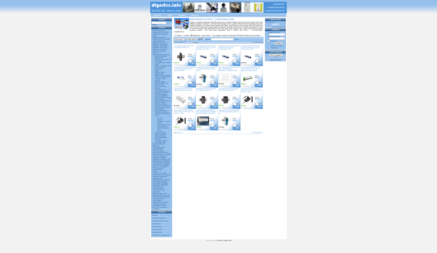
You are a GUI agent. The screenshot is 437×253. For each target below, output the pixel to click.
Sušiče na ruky (158, 178)
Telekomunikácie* (158, 188)
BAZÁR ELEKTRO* (159, 37)
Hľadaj (236, 39)
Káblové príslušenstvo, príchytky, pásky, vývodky (162, 78)
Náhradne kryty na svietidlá (162, 154)
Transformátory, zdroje (163, 117)
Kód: (175, 65)
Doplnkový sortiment (159, 49)
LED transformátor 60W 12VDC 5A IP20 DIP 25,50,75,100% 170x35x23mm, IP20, (229, 47)
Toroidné (257, 35)
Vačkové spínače (160, 133)
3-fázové (187, 35)
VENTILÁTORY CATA (160, 193)
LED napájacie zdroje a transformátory (224, 35)
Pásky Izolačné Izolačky (163, 97)
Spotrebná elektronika (160, 176)
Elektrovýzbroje (160, 67)
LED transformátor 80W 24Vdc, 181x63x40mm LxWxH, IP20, (183, 89)
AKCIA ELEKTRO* (159, 30)
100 (181, 132)
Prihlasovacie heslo (274, 36)
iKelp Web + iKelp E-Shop (224, 240)
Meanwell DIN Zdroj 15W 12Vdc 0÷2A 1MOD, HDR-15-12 (184, 46)
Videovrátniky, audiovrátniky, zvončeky (161, 201)
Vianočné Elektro (160, 134)
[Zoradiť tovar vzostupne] (199, 39)
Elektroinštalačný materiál (161, 54)
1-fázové (179, 35)
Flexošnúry (158, 69)
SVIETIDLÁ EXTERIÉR (160, 183)
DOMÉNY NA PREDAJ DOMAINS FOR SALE (160, 47)
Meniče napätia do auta (246, 35)
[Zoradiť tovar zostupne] (201, 39)
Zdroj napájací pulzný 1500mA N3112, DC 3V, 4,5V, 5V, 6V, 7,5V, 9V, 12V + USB (184, 111)
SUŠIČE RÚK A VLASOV (161, 180)
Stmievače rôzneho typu (163, 105)
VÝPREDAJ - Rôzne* (160, 205)
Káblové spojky (160, 82)
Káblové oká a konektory (163, 75)
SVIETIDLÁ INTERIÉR (160, 185)
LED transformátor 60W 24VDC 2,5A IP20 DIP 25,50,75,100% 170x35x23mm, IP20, (250, 47)
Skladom (207, 39)
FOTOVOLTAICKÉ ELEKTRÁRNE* (159, 148)
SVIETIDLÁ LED (158, 187)
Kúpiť (191, 64)
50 (179, 132)
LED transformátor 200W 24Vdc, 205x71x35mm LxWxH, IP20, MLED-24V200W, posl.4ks (251, 69)
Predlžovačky (159, 99)
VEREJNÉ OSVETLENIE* (161, 197)
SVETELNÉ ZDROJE (160, 181)
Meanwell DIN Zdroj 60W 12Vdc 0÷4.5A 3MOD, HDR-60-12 (228, 89)
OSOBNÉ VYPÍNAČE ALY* (162, 159)
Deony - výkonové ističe (163, 66)
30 (177, 132)
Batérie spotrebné (160, 56)
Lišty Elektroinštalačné (162, 91)
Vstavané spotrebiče (159, 204)
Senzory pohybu (160, 102)
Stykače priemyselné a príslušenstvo (162, 108)
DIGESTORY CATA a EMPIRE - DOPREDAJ (160, 43)
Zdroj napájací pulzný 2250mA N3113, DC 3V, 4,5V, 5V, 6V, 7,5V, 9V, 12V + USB (251, 90)
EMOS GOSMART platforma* (159, 145)
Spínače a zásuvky (161, 104)
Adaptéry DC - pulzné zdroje (201, 35)
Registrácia (274, 48)
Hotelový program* (159, 151)
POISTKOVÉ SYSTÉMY (161, 164)
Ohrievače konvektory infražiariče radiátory (160, 157)
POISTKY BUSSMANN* (161, 166)
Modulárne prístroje (161, 93)
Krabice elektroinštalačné (160, 88)
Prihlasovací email (273, 32)
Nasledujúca (259, 42)
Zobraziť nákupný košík (278, 27)
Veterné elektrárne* (159, 199)
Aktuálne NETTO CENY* (161, 32)
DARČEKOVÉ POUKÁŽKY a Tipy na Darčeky (162, 40)
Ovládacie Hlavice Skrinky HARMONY (161, 95)
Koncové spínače (160, 86)
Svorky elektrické (160, 110)
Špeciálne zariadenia (162, 112)
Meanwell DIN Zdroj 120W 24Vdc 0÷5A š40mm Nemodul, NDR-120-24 (229, 111)
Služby (155, 171)
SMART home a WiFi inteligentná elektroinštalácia (162, 174)
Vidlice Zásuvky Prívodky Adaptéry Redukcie (161, 137)
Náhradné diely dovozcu (160, 152)
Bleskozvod (159, 58)
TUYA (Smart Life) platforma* (159, 191)
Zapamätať (273, 41)
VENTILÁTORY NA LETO (161, 195)
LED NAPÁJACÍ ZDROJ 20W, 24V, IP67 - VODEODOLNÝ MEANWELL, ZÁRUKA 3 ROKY (229, 69)
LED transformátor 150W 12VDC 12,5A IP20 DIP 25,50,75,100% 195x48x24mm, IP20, (206, 47)
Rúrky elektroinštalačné (162, 101)
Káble (157, 70)
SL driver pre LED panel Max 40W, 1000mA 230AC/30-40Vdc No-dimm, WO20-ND (184, 69)
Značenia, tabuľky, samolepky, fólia (161, 141)
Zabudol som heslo (277, 45)
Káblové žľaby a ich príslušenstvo (161, 84)
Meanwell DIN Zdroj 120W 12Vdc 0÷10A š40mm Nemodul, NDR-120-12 (206, 69)
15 (175, 132)
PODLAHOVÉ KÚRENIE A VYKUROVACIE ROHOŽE (161, 162)
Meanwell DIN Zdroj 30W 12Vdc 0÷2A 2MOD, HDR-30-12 (206, 89)
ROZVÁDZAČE (158, 169)
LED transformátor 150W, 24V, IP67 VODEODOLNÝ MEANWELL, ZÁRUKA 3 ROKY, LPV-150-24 (207, 111)
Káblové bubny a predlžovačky (160, 73)
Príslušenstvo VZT (159, 168)
